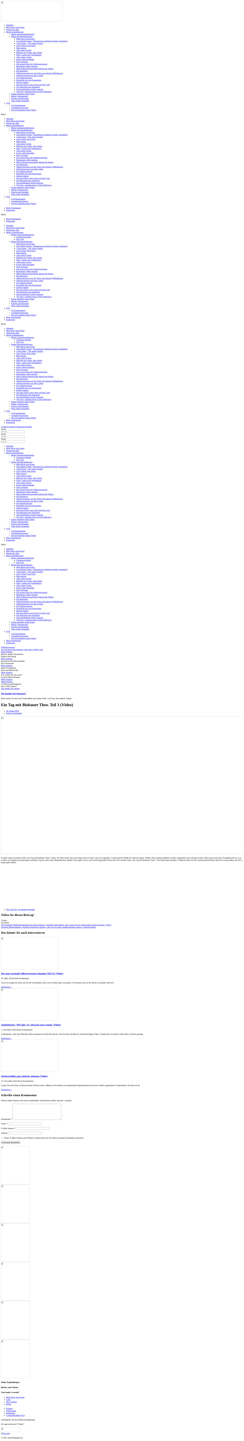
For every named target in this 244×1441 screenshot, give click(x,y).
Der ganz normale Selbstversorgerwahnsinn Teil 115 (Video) (32, 973)
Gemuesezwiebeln (23, 237)
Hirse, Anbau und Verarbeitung (28, 55)
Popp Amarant (22, 62)
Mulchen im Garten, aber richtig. (29, 53)
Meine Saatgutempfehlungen (22, 34)
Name (4, 1124)
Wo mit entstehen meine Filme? (23, 110)
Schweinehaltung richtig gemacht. (29, 89)
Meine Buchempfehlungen (22, 36)
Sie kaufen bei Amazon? (13, 693)
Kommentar (6, 1119)
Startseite (9, 25)
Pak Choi (20, 239)
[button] (122, 114)
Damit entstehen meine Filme (23, 94)
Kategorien (10, 210)
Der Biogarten (22, 71)
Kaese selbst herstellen (25, 59)
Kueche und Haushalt (20, 98)
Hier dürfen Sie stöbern (10, 689)
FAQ (8, 103)
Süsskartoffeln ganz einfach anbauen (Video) (24, 1076)
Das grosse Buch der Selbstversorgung (31, 64)
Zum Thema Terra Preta (25, 46)
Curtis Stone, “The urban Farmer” (29, 43)
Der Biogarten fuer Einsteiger (28, 87)
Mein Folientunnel (13, 208)
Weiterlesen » (6, 987)
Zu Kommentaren (18, 105)
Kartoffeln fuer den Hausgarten (28, 80)
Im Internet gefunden (26, 909)
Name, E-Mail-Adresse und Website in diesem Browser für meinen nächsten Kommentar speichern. (44, 1138)
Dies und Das (11, 909)
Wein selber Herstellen (20, 101)
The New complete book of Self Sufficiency (34, 92)
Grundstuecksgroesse (19, 108)
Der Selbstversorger (24, 78)
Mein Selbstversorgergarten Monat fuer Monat (34, 69)
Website (4, 1133)
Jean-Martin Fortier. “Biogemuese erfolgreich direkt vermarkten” (42, 41)
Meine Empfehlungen (15, 32)
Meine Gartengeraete (19, 96)
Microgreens (21, 48)
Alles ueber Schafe (23, 50)
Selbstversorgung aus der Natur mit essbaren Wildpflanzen (39, 73)
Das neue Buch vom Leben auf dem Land (33, 85)
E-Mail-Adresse (8, 1128)
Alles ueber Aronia (23, 57)
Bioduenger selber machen (27, 66)
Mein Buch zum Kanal (15, 27)
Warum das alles (12, 30)
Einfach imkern (22, 82)
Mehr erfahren (6, 659)
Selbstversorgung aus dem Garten (29, 75)
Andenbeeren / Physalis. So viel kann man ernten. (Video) (31, 1024)
